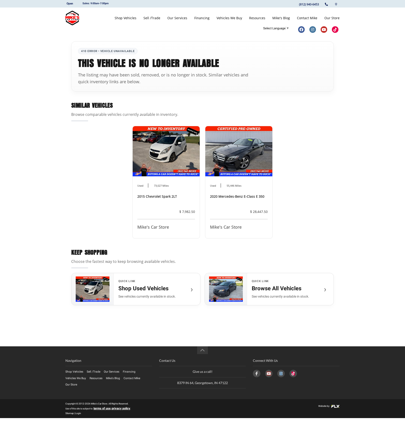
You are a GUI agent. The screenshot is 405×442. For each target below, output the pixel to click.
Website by (324, 406)
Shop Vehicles (125, 18)
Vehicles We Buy (229, 18)
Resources (257, 18)
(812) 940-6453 (309, 4)
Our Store (332, 18)
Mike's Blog (281, 18)
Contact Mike (307, 18)
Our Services (177, 18)
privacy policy (121, 408)
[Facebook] (256, 373)
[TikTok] (293, 373)
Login (78, 413)
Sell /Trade (151, 18)
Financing (202, 18)
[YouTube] (269, 373)
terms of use (102, 408)
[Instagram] (281, 373)
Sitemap (69, 413)
